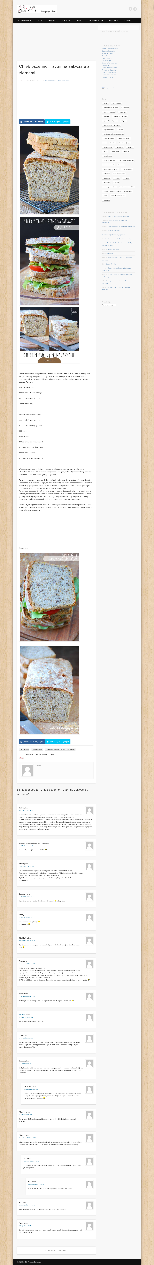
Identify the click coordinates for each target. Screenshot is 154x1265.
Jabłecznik (105, 65)
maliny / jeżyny (125, 143)
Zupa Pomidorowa (108, 56)
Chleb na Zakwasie (108, 51)
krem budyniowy (109, 138)
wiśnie (117, 182)
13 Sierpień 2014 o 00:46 (26, 896)
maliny (113, 143)
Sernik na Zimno (107, 53)
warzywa (107, 182)
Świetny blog (106, 235)
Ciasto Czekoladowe (109, 72)
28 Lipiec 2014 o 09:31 (26, 810)
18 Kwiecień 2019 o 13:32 (31, 1161)
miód (105, 151)
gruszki (106, 121)
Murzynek (109, 253)
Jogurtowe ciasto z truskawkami (118, 216)
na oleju (126, 151)
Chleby (47, 81)
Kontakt (127, 20)
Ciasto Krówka (113, 249)
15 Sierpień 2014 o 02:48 (26, 917)
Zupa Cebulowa (107, 58)
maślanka (120, 147)
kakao (121, 129)
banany (106, 103)
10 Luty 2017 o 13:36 (25, 1063)
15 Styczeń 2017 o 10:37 (26, 1038)
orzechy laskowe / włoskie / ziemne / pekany (119, 160)
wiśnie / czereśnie (110, 187)
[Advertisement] (56, 42)
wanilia (126, 178)
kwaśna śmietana (124, 138)
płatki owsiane (37, 749)
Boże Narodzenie (95, 20)
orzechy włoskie (109, 165)
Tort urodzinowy (113, 231)
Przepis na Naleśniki (109, 70)
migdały (130, 147)
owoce (121, 165)
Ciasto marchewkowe (109, 68)
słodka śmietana (119, 174)
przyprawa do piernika (111, 169)
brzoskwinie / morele (111, 107)
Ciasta (39, 20)
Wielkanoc (113, 20)
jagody (124, 121)
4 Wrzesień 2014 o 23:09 (27, 940)
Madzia (22, 1014)
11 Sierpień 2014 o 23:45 (26, 866)
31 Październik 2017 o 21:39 (27, 1138)
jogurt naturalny (109, 129)
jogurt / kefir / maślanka (112, 125)
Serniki (80, 20)
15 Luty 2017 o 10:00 (25, 1114)
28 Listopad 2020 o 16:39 (36, 1184)
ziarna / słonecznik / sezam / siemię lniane (61, 749)
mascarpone (108, 147)
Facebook (130, 9)
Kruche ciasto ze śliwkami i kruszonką (122, 227)
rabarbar (107, 174)
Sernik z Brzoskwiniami (110, 49)
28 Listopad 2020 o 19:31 (27, 1205)
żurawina (107, 200)
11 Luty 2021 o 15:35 (25, 1226)
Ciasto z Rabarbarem (109, 63)
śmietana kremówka (118, 196)
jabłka (115, 121)
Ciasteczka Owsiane (109, 75)
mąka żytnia (116, 151)
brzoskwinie (117, 103)
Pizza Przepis (106, 61)
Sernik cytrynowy (118, 235)
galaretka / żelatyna (120, 116)
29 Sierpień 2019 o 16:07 (31, 1089)
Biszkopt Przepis (108, 77)
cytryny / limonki (109, 112)
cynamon (126, 107)
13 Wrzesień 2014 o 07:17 (27, 964)
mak (105, 143)
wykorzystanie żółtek (127, 187)
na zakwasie (25, 749)
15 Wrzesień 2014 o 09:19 (27, 996)
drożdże (106, 116)
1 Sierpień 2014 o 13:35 (26, 845)
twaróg (117, 178)
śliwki (105, 196)
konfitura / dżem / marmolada (114, 134)
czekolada (123, 112)
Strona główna (24, 20)
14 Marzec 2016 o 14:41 (26, 1017)
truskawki (107, 178)
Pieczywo (52, 20)
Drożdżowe (66, 20)
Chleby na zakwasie (56, 81)
